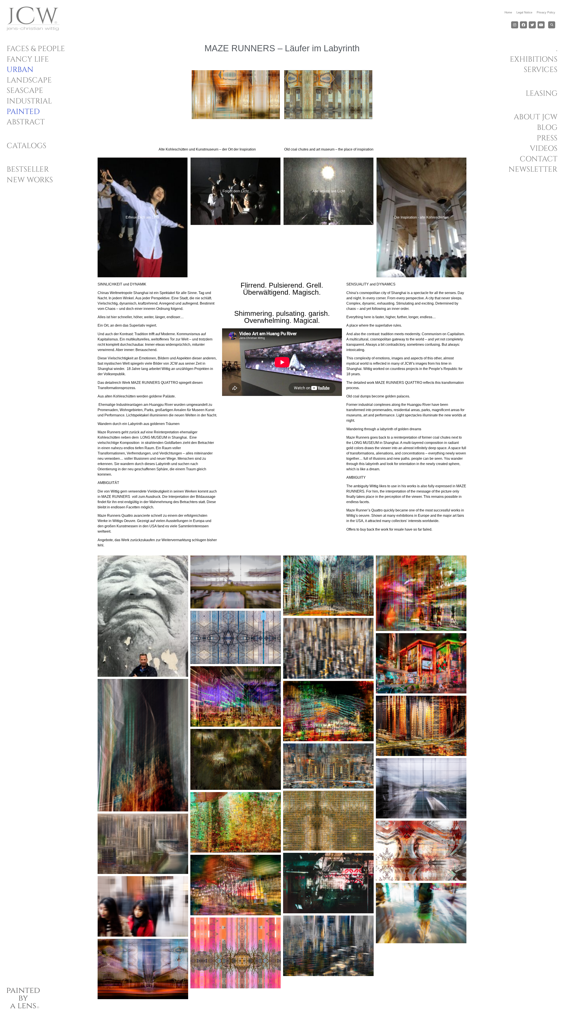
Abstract (26, 122)
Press (547, 138)
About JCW (535, 117)
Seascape (25, 91)
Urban (20, 70)
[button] (551, 24)
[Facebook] (523, 24)
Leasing (541, 93)
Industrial (29, 101)
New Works (30, 180)
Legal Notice (524, 12)
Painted (23, 112)
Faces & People (36, 49)
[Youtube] (541, 24)
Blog (547, 128)
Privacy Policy (546, 12)
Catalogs (26, 146)
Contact (538, 159)
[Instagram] (514, 24)
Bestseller (28, 169)
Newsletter (532, 169)
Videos (543, 148)
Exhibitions (533, 59)
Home (508, 12)
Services (540, 70)
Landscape (29, 80)
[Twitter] (532, 24)
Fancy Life (28, 59)
